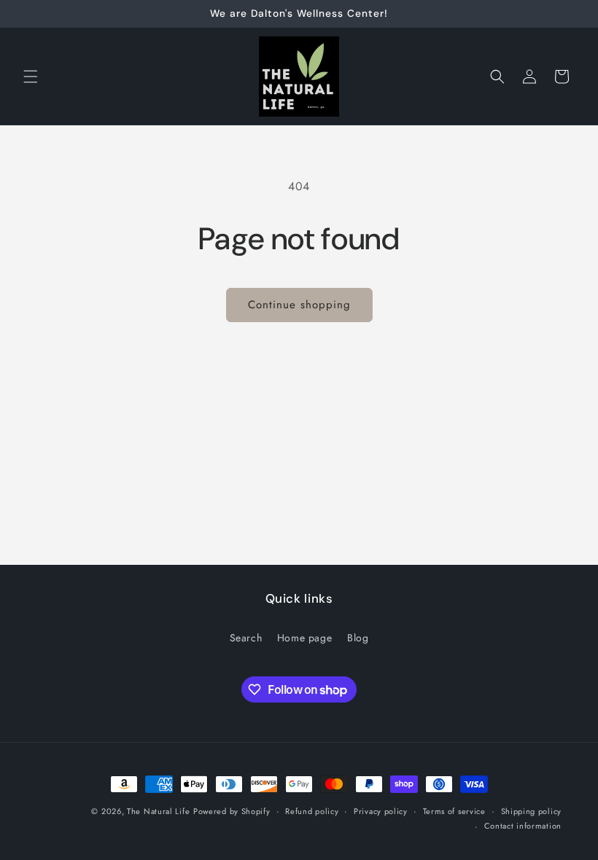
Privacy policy (381, 811)
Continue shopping (299, 305)
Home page (304, 637)
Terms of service (454, 811)
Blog (357, 637)
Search (246, 637)
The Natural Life (158, 811)
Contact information (523, 826)
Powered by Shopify (232, 811)
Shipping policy (531, 811)
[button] (31, 76)
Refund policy (311, 811)
